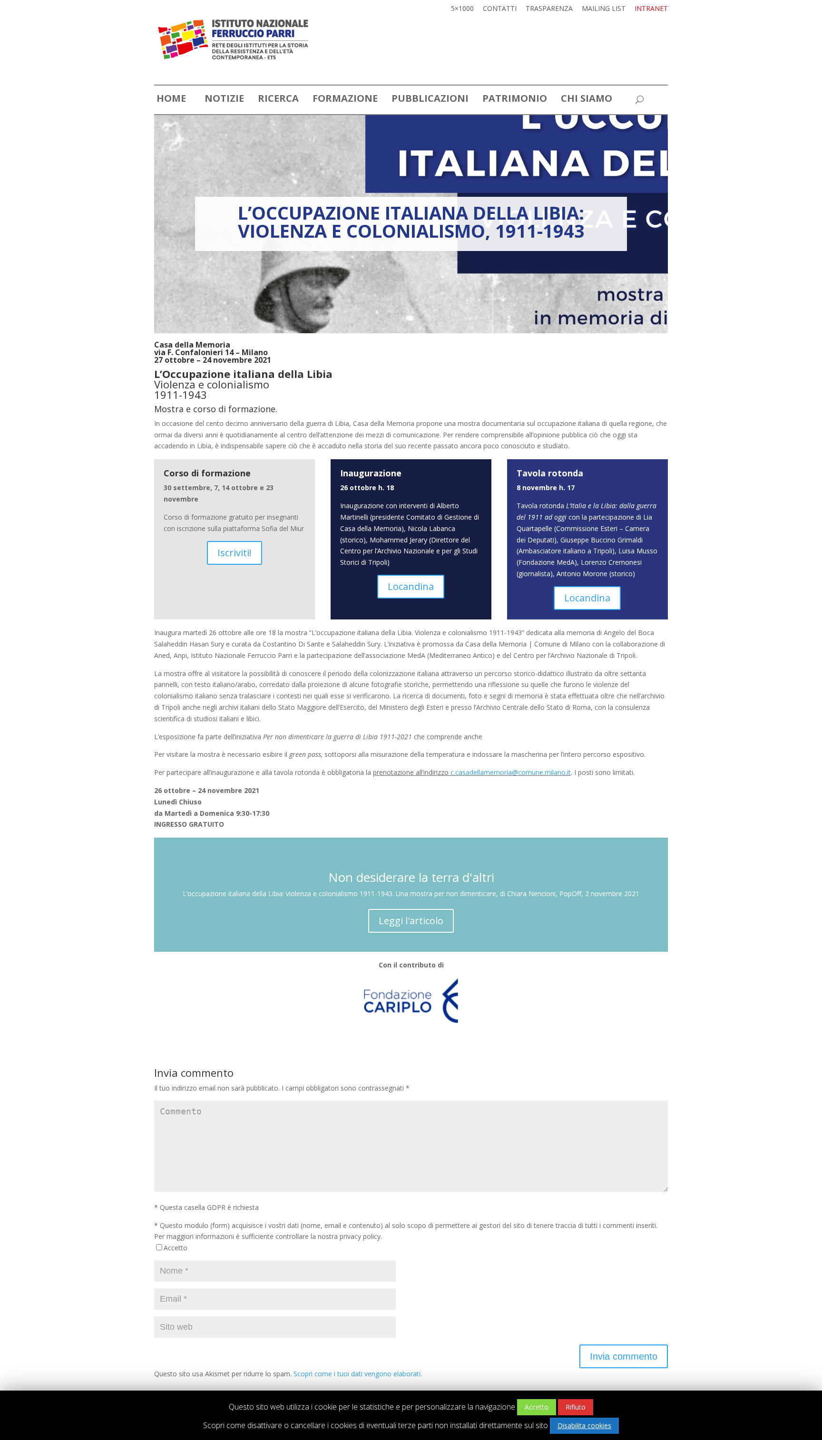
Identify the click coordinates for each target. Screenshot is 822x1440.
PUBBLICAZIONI (430, 100)
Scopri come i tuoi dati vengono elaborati (357, 1373)
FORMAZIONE (345, 100)
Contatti (500, 9)
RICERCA (278, 100)
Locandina (411, 586)
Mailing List (604, 9)
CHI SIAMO (586, 100)
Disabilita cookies (584, 1425)
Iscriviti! (234, 552)
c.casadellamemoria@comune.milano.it (510, 772)
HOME (171, 100)
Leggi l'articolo (411, 920)
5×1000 (462, 9)
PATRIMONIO (514, 100)
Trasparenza (549, 9)
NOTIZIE (224, 100)
